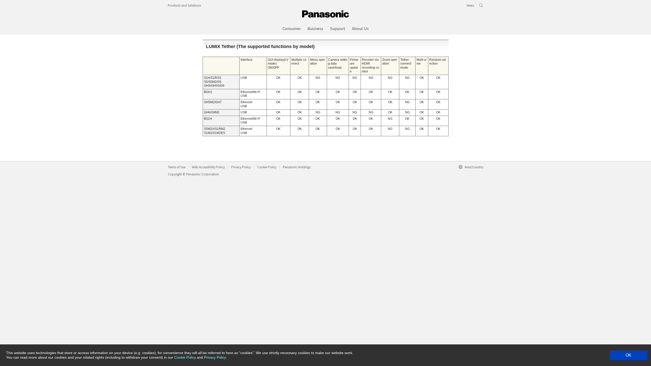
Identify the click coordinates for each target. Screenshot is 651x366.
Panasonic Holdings (296, 167)
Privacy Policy (241, 167)
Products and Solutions (184, 5)
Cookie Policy (266, 167)
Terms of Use (176, 167)
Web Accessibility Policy (208, 167)
